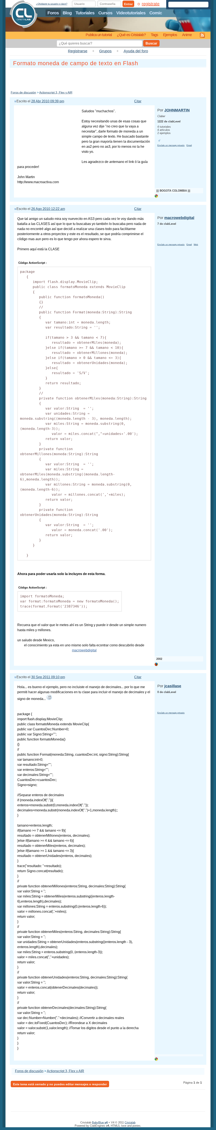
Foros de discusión (23, 92)
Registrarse (77, 51)
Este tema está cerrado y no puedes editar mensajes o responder (60, 1084)
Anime (187, 34)
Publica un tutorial (99, 34)
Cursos (105, 12)
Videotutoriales (131, 12)
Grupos (105, 51)
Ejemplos (170, 34)
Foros (53, 12)
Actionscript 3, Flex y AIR (55, 92)
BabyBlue (100, 1122)
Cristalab (130, 1122)
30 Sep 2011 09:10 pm (48, 677)
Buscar (151, 43)
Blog (67, 12)
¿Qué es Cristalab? (131, 34)
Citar (137, 101)
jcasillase (172, 686)
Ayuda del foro (136, 51)
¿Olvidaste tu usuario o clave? (51, 4)
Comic (155, 12)
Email (189, 145)
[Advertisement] (108, 78)
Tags (154, 34)
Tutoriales (85, 12)
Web (196, 244)
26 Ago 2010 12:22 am (48, 209)
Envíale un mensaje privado (171, 145)
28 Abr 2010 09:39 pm (47, 101)
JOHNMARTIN (177, 110)
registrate (150, 3)
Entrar (128, 4)
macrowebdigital (179, 218)
